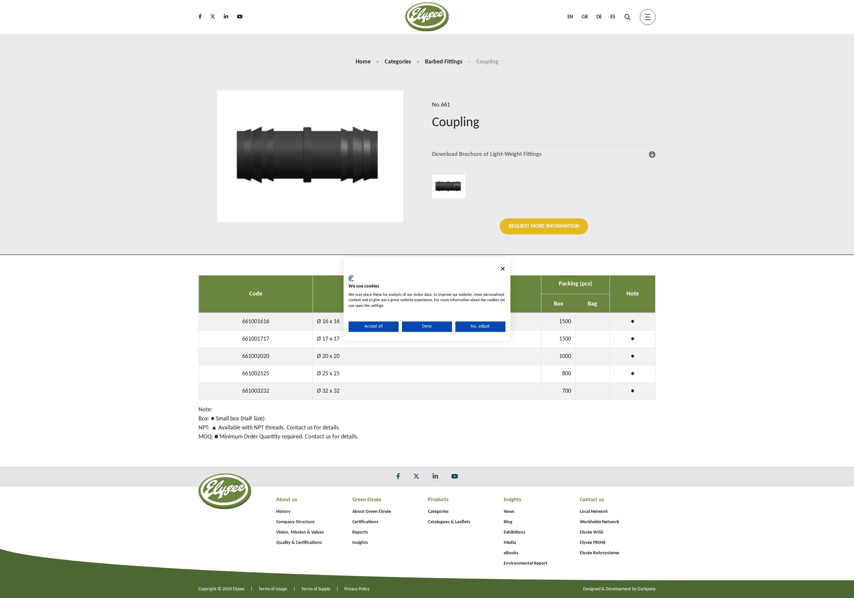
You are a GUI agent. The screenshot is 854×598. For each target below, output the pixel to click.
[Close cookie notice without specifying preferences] (502, 268)
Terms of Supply (315, 589)
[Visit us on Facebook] (203, 17)
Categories (398, 62)
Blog (508, 522)
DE (599, 17)
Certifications (365, 522)
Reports (360, 532)
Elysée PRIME (593, 542)
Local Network (594, 511)
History (283, 511)
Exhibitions (514, 532)
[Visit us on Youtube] (243, 17)
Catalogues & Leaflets (449, 522)
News (509, 511)
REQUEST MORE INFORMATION (544, 226)
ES (612, 17)
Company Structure (295, 522)
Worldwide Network (599, 522)
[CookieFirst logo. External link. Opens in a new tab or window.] (351, 278)
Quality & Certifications (299, 542)
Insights (360, 542)
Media (510, 542)
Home (363, 62)
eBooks (511, 553)
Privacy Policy (356, 589)
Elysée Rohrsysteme (599, 553)
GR (585, 17)
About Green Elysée (371, 511)
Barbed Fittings (443, 62)
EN (570, 17)
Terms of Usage (273, 589)
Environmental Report (525, 563)
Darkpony (646, 589)
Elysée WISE (591, 532)
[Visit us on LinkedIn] (230, 17)
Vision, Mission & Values (300, 532)
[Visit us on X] (216, 17)
